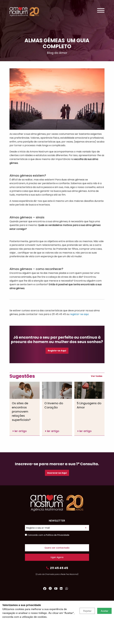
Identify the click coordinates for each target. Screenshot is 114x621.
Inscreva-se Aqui (57, 472)
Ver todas (96, 376)
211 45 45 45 (59, 568)
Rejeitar (87, 611)
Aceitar (104, 611)
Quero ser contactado (57, 547)
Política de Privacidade (57, 535)
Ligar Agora (57, 557)
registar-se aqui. (79, 314)
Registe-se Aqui (57, 350)
